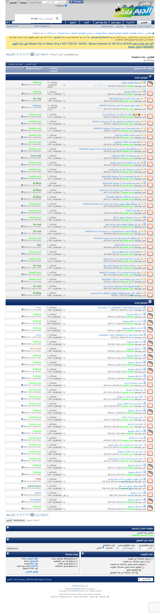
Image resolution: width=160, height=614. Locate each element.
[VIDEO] (34, 566)
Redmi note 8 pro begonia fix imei (125, 163)
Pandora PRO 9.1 (135, 472)
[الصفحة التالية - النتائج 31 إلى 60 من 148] (18, 54)
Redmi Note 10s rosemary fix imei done (125, 445)
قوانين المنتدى (32, 571)
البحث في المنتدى (15, 64)
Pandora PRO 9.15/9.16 (133, 328)
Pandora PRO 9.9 (135, 363)
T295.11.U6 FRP (133, 211)
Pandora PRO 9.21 (135, 315)
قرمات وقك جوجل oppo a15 (130, 486)
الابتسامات (33, 561)
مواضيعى (119, 26)
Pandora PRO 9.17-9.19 (133, 321)
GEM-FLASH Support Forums (39, 579)
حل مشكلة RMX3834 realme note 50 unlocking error (117, 238)
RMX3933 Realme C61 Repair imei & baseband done (117, 128)
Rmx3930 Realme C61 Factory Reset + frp (122, 266)
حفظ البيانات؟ (60, 5)
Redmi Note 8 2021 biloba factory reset (126, 459)
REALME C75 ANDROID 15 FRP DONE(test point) (120, 308)
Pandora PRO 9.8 (135, 369)
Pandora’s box (137, 493)
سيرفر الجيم (116, 22)
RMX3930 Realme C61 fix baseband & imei (121, 176)
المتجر (86, 22)
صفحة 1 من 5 (40, 54)
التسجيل (13, 2)
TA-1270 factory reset (133, 383)
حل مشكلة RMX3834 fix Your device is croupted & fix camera (112, 231)
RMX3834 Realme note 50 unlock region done (120, 105)
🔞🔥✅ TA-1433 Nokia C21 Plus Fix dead (121, 115)
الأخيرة (12, 55)
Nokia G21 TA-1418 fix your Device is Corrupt (120, 190)
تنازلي (99, 547)
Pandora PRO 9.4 (135, 411)
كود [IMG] (33, 563)
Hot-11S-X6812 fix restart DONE (126, 252)
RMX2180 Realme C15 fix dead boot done (121, 183)
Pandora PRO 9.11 (135, 356)
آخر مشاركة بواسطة (34, 68)
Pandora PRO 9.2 (135, 431)
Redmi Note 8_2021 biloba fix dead (124, 170)
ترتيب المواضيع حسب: (126, 545)
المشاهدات (53, 71)
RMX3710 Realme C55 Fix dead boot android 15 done (116, 122)
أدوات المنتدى (31, 64)
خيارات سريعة (131, 26)
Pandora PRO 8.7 (135, 500)
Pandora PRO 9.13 (135, 349)
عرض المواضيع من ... (145, 545)
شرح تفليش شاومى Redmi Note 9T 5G (125, 479)
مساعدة (23, 2)
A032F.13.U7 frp (136, 438)
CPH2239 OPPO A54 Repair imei (126, 156)
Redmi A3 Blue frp (134, 390)
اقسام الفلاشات (107, 26)
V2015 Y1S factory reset (132, 417)
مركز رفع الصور (101, 22)
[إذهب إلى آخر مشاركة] (22, 84)
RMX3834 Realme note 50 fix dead (124, 99)
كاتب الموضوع (139, 68)
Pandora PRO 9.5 (135, 376)
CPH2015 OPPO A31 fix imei (130, 452)
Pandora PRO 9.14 (135, 342)
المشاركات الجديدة (144, 26)
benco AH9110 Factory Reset (130, 404)
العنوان (150, 68)
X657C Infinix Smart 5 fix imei (126, 218)
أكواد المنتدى (32, 558)
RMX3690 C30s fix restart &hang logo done (121, 279)
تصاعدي (109, 547)
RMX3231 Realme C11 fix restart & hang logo (120, 273)
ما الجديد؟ (130, 22)
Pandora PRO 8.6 (135, 507)
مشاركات (54, 68)
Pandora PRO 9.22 (132, 92)
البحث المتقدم (12, 26)
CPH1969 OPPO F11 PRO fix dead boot (123, 197)
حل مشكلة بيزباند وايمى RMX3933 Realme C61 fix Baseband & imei (109, 149)
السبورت (72, 22)
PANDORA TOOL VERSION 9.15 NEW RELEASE (121, 335)
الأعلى (9, 520)
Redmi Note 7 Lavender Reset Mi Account (121, 259)
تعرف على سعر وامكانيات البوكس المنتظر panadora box (115, 293)
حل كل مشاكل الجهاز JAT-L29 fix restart (122, 225)
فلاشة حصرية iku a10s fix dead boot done (121, 286)
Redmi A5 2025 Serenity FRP (130, 397)
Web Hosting (19, 579)
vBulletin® (77, 589)
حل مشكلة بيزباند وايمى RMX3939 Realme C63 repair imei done (111, 204)
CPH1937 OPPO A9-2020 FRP (127, 142)
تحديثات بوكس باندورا (131, 83)
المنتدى (144, 22)
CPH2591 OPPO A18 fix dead (127, 135)
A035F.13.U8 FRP (135, 424)
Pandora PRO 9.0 (135, 466)
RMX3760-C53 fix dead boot (127, 245)
